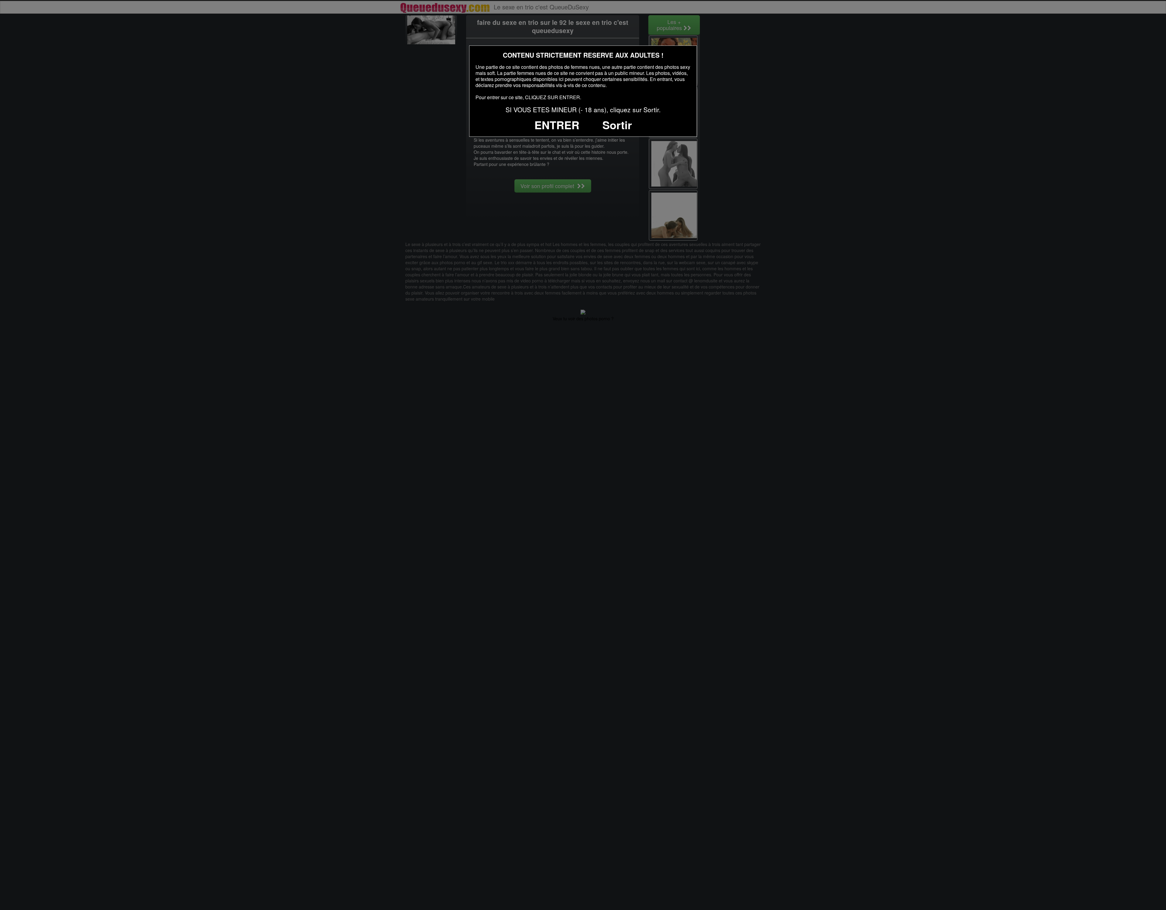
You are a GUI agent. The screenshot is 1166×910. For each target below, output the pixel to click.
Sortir (617, 125)
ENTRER (556, 125)
